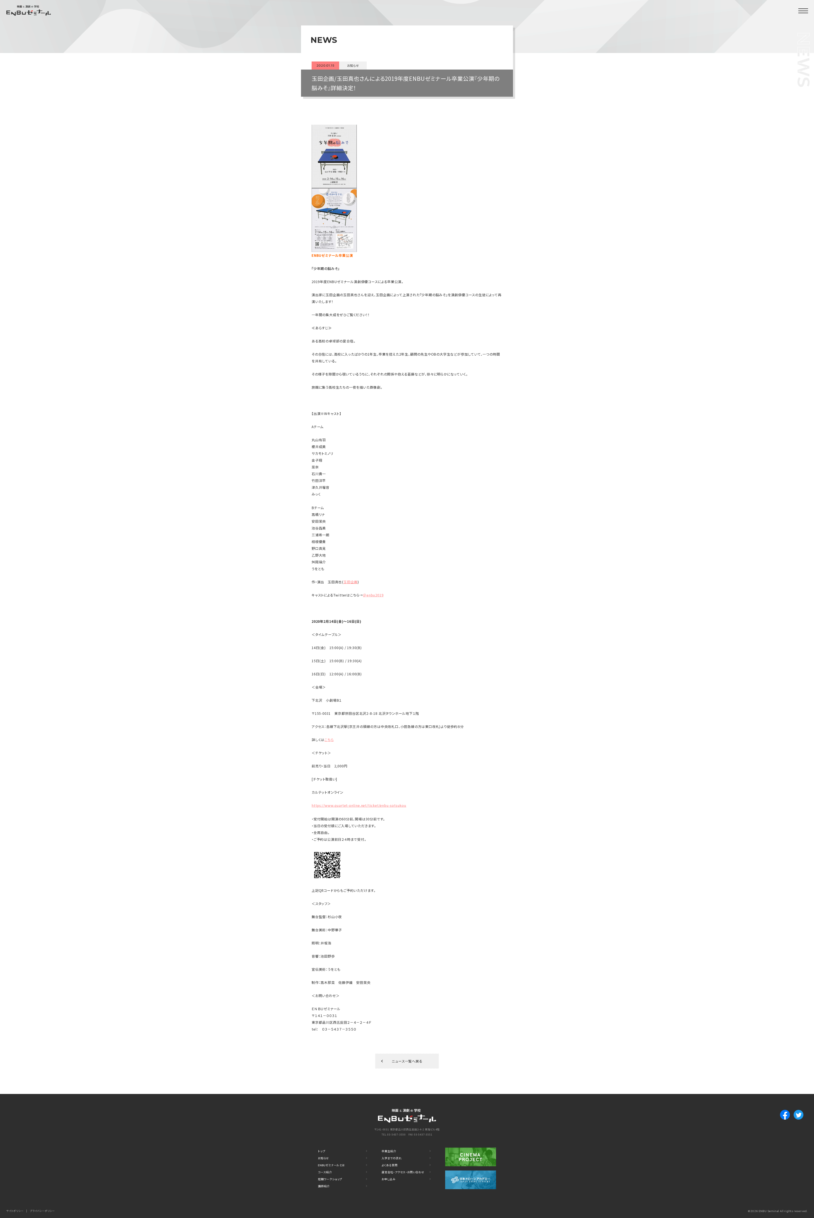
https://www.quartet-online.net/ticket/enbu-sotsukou (359, 805)
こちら (329, 739)
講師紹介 (324, 1186)
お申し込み (389, 1179)
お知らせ (323, 1158)
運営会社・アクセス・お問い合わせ (403, 1172)
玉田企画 (350, 581)
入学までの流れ (392, 1158)
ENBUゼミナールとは (331, 1165)
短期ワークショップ (330, 1179)
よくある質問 (390, 1165)
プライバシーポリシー (42, 1210)
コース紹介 (325, 1172)
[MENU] (803, 10)
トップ (321, 1151)
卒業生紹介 (389, 1151)
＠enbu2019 (373, 595)
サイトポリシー (15, 1210)
